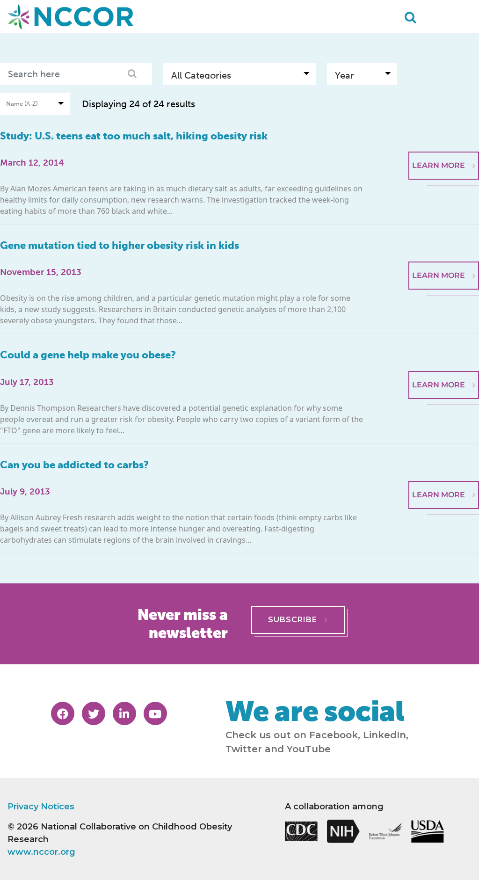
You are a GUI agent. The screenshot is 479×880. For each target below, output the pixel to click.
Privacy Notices (40, 806)
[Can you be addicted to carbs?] (443, 458)
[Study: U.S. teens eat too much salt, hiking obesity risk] (443, 129)
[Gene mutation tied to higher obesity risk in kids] (443, 239)
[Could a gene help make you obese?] (443, 348)
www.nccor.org (41, 852)
